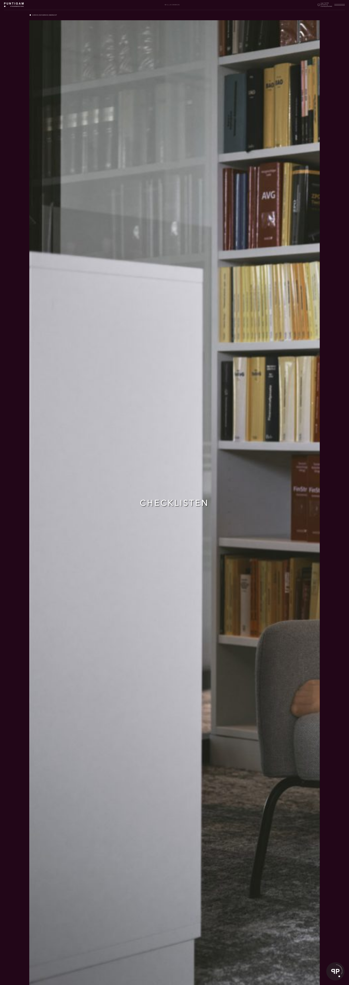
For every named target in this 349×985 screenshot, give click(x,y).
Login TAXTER (325, 3)
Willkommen (172, 5)
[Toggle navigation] (339, 5)
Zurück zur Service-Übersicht (44, 15)
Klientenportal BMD (326, 6)
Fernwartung (324, 4)
